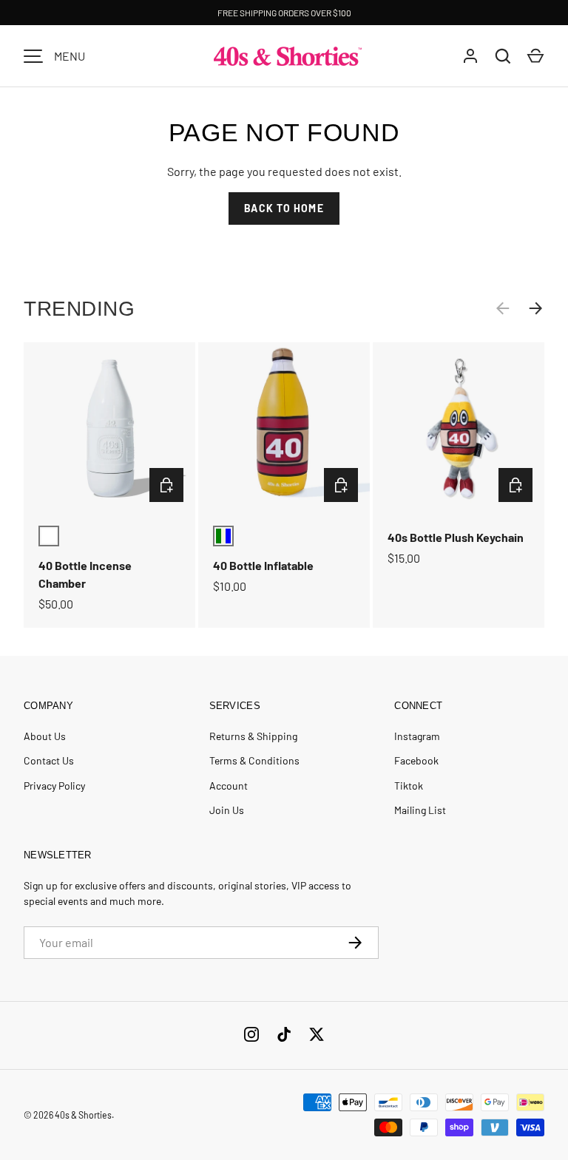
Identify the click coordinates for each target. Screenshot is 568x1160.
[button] (535, 56)
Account (228, 785)
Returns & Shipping (253, 736)
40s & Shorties (83, 1115)
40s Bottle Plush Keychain (456, 537)
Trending (79, 308)
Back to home (283, 208)
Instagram (417, 736)
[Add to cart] (166, 485)
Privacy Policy (54, 785)
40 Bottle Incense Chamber (85, 574)
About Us (45, 736)
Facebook (416, 760)
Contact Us (49, 760)
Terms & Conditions (254, 760)
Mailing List (420, 810)
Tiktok (408, 785)
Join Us (226, 810)
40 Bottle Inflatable (263, 565)
